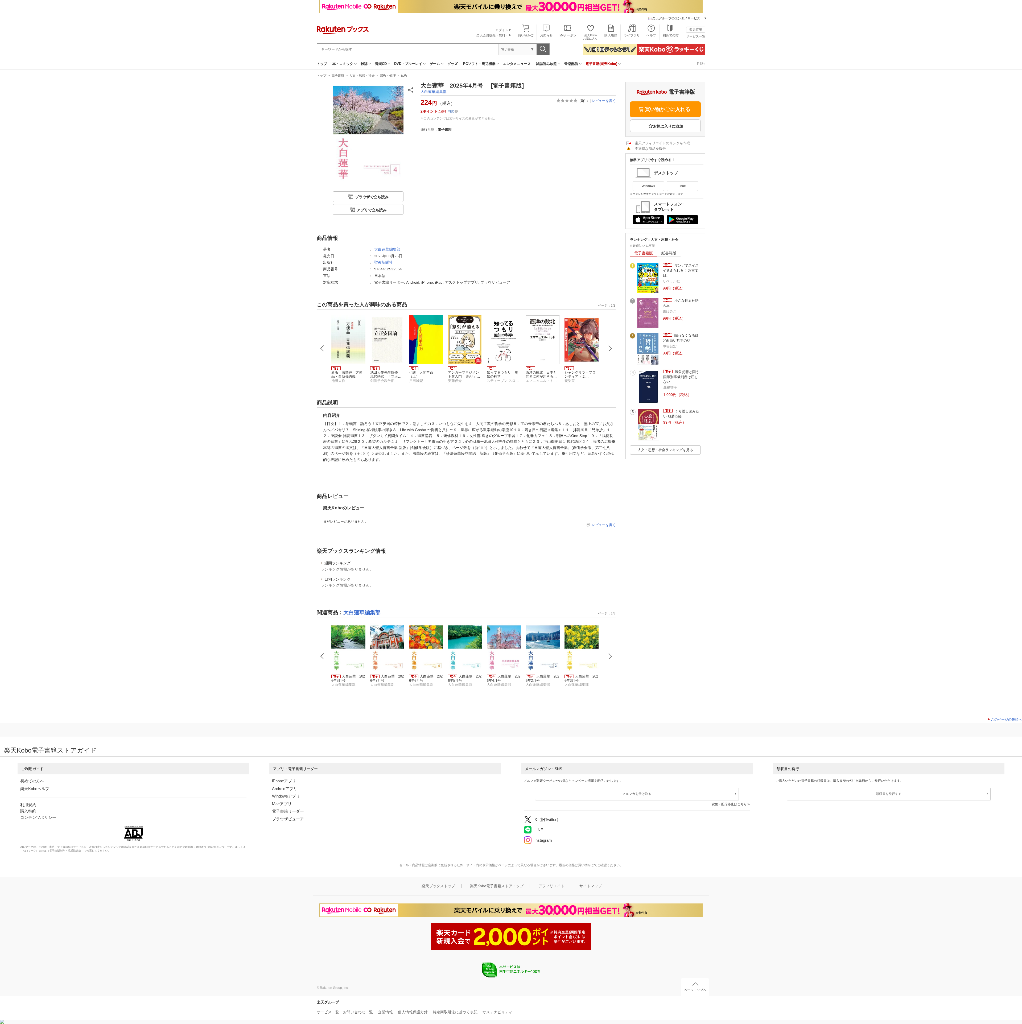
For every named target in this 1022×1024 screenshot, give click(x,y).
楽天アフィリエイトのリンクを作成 (662, 143)
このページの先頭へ (1006, 719)
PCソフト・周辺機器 (479, 64)
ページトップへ (695, 990)
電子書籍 (337, 75)
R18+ (701, 64)
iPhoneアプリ (284, 781)
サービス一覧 (695, 36)
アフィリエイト (551, 886)
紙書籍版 (668, 253)
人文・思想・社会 (362, 75)
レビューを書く (604, 101)
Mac (682, 186)
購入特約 (28, 811)
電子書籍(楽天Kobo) (601, 64)
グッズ (452, 64)
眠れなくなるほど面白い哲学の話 (681, 337)
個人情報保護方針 (413, 1012)
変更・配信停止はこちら (729, 804)
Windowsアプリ (286, 796)
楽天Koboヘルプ (34, 788)
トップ (322, 64)
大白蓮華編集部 (434, 91)
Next (610, 348)
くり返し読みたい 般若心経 (681, 413)
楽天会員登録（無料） (492, 35)
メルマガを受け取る (637, 794)
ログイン (502, 30)
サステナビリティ (497, 1012)
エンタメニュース (517, 64)
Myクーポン (567, 35)
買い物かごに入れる (667, 109)
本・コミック (342, 64)
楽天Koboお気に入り (590, 37)
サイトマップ (590, 886)
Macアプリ (282, 804)
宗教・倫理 (388, 75)
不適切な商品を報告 (650, 149)
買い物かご (526, 35)
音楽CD (381, 64)
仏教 (404, 75)
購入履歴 (610, 35)
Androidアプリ (284, 788)
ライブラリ (632, 35)
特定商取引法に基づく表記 (455, 1012)
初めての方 (671, 35)
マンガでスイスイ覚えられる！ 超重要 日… (681, 270)
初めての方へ (32, 781)
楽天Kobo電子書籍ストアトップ (497, 886)
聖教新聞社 (383, 262)
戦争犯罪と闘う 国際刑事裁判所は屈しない (682, 377)
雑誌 (364, 64)
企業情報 (385, 1012)
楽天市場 (695, 29)
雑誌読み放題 (546, 64)
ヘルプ (651, 35)
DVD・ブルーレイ (408, 64)
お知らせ (546, 35)
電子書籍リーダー (288, 811)
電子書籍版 (643, 253)
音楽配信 (571, 64)
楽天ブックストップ (438, 886)
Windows (648, 186)
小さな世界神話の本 (681, 303)
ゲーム (435, 64)
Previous (322, 348)
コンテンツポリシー (38, 817)
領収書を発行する (888, 794)
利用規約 (28, 804)
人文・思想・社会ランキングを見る (665, 450)
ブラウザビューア (288, 819)
